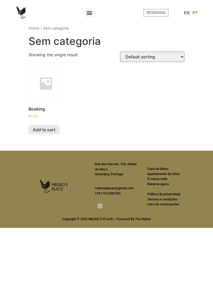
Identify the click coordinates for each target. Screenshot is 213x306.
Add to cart (44, 129)
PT (195, 12)
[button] (89, 13)
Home (34, 28)
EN (187, 12)
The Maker (143, 219)
